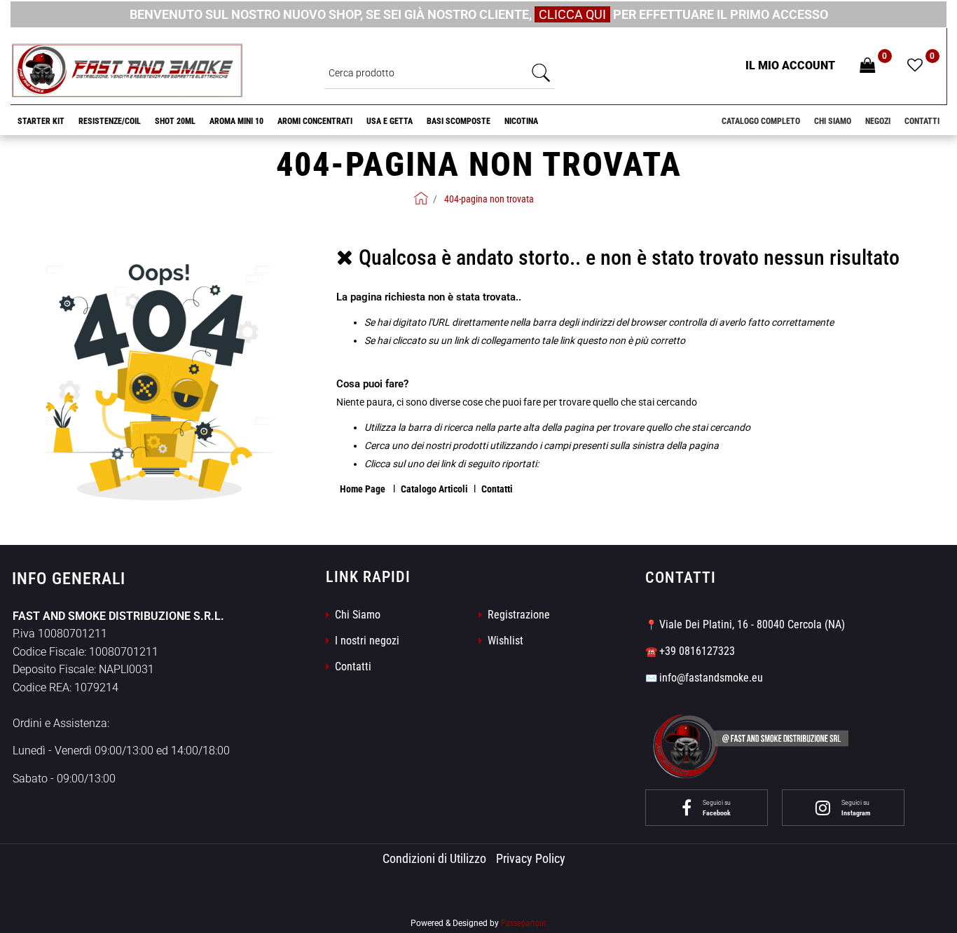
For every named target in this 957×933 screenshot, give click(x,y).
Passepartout (523, 923)
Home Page (363, 489)
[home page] (421, 198)
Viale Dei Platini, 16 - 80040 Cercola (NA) (752, 624)
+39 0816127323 (697, 651)
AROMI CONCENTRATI (314, 121)
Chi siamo (832, 121)
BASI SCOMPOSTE (458, 121)
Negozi (877, 121)
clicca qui (572, 14)
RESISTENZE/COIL (109, 121)
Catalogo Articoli (434, 489)
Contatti (921, 121)
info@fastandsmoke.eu (711, 677)
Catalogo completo (761, 121)
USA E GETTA (389, 121)
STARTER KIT (41, 121)
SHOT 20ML (175, 121)
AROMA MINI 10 (236, 121)
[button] (541, 72)
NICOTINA (521, 121)
